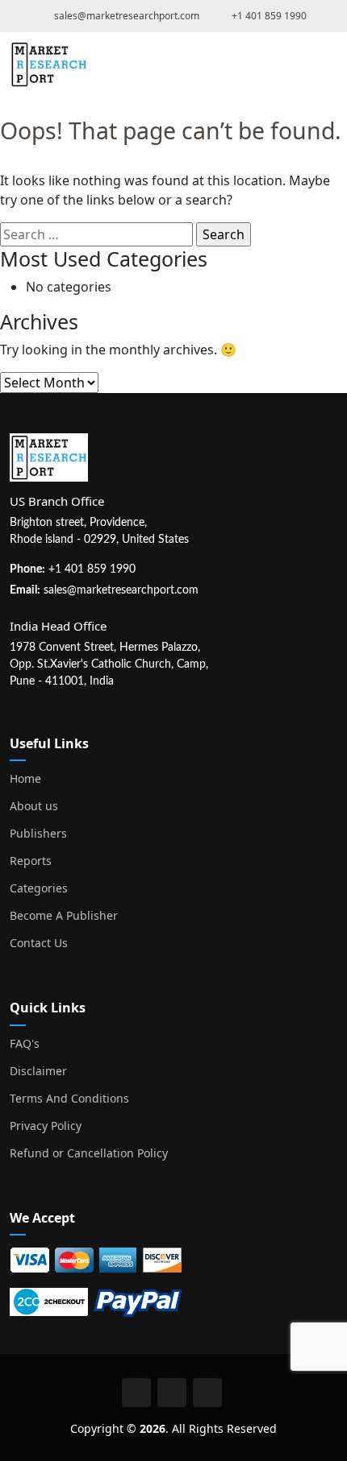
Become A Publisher (64, 915)
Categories (39, 888)
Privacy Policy (46, 1126)
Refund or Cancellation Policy (89, 1153)
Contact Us (39, 943)
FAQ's (25, 1043)
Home (25, 778)
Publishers (38, 833)
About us (34, 806)
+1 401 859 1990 (92, 569)
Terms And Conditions (69, 1098)
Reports (31, 861)
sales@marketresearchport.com (121, 590)
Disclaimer (38, 1071)
